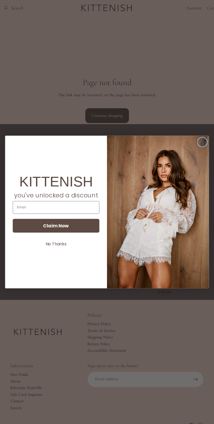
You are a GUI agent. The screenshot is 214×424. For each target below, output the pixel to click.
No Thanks (56, 244)
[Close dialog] (202, 142)
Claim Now (56, 225)
